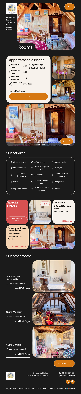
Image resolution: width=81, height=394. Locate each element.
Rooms (8, 20)
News (8, 25)
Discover (9, 17)
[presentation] (68, 141)
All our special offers (17, 220)
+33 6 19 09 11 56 (67, 373)
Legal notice (11, 388)
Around (9, 27)
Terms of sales (24, 388)
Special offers (11, 22)
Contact (9, 30)
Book (69, 7)
